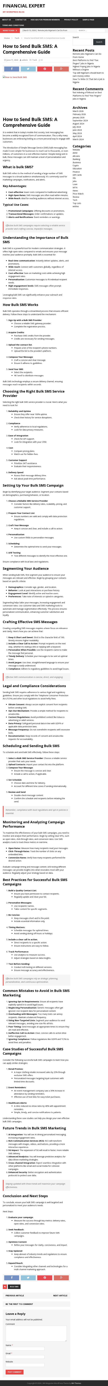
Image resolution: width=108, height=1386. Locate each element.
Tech (34, 60)
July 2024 (77, 127)
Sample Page (88, 20)
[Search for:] (91, 30)
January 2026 (79, 117)
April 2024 (77, 136)
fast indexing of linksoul (83, 92)
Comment (10, 1324)
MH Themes (76, 1383)
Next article (60, 1295)
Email (8, 1353)
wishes (76, 206)
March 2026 (78, 111)
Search (76, 37)
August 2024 (78, 123)
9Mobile (76, 149)
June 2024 (77, 130)
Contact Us (20, 20)
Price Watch (78, 193)
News (75, 190)
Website (9, 1361)
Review (76, 197)
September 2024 (80, 120)
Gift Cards (77, 175)
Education (77, 168)
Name (9, 1345)
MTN (75, 187)
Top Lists (77, 203)
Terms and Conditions (13, 25)
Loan (75, 184)
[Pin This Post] (44, 69)
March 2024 (78, 139)
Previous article (15, 1295)
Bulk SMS (14, 1286)
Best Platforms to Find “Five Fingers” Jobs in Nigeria (87, 95)
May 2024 (77, 133)
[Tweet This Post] (28, 69)
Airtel (75, 152)
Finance (76, 171)
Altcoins (76, 156)
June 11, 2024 (12, 60)
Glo (74, 178)
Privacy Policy (71, 20)
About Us (6, 20)
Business (77, 162)
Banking (76, 159)
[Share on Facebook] (11, 69)
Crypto (76, 165)
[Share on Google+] (61, 69)
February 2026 (79, 114)
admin (25, 60)
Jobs (75, 181)
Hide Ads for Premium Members (45, 20)
